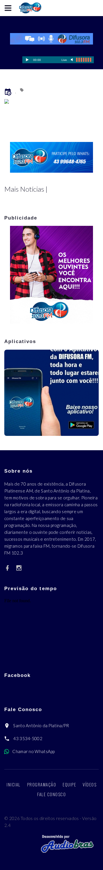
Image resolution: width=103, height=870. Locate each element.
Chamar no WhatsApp (33, 751)
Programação (41, 784)
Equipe (69, 784)
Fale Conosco (51, 794)
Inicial (14, 784)
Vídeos (89, 784)
